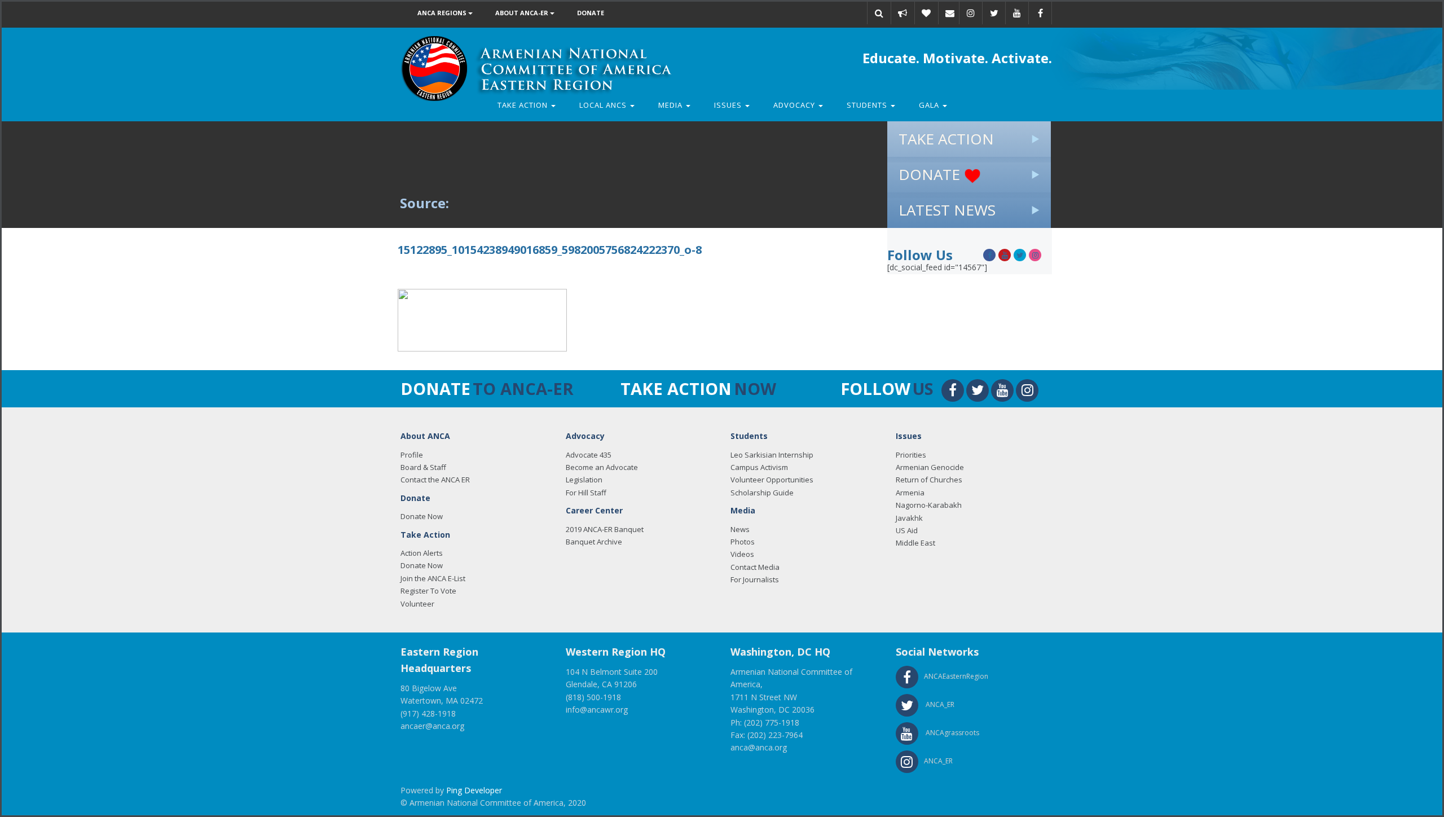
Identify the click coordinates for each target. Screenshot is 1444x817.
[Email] (950, 13)
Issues (729, 105)
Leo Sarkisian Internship (771, 455)
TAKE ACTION (946, 139)
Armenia (910, 492)
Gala (930, 105)
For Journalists (754, 579)
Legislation (584, 480)
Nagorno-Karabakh (929, 505)
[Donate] (926, 13)
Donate (590, 12)
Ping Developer (474, 790)
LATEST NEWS (947, 210)
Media (671, 105)
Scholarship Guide (762, 492)
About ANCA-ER (522, 12)
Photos (742, 542)
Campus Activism (759, 467)
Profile (411, 455)
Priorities (911, 455)
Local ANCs (604, 105)
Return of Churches (929, 480)
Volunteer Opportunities (771, 480)
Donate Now (421, 516)
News (740, 529)
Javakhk (909, 518)
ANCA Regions (442, 12)
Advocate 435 (588, 455)
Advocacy (795, 105)
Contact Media (755, 567)
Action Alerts (421, 553)
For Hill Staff (586, 492)
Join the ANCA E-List (432, 578)
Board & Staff (423, 467)
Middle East (915, 543)
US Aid (907, 530)
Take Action (524, 105)
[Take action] (902, 13)
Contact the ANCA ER (435, 480)
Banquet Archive (594, 542)
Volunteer (417, 604)
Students (868, 105)
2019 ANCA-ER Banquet (605, 529)
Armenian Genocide (930, 467)
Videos (742, 554)
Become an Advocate (602, 467)
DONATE (931, 174)
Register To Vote (428, 591)
